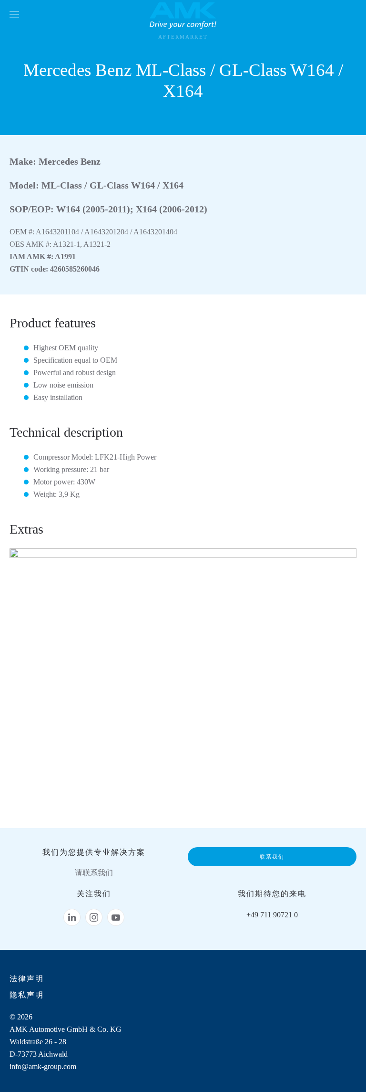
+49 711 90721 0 (272, 915)
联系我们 (272, 857)
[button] (14, 14)
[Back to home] (183, 14)
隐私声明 (27, 995)
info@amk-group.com (43, 1066)
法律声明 (27, 979)
